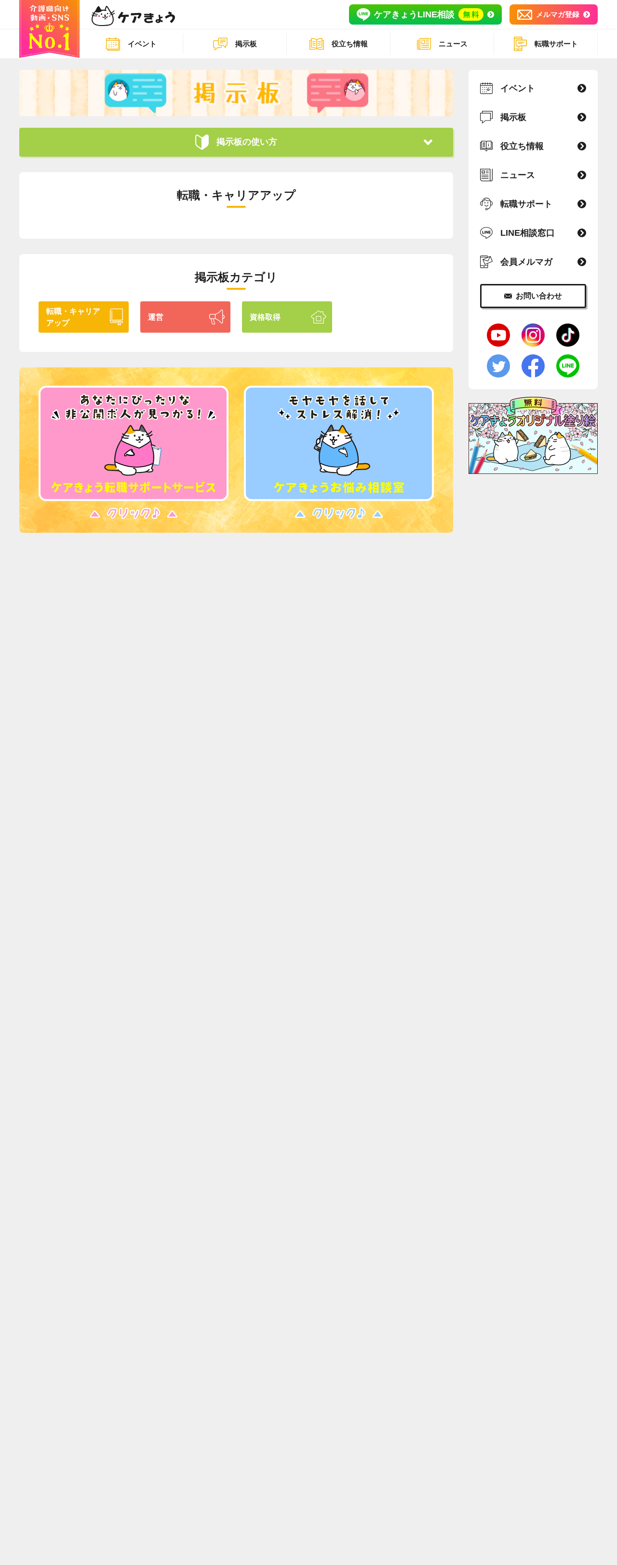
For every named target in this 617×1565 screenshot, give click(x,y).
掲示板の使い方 (246, 142)
